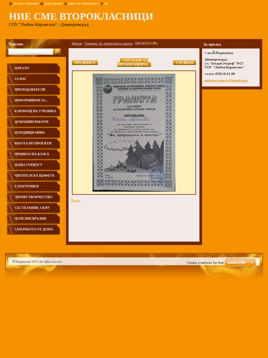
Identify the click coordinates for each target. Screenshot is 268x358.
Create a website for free (205, 263)
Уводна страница (25, 3)
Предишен (85, 62)
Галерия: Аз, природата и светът (109, 43)
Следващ (184, 62)
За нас (20, 79)
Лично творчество (33, 197)
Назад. (76, 200)
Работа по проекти (33, 143)
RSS (106, 3)
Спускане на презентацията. (132, 62)
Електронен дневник (26, 188)
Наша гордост (28, 165)
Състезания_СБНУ (32, 208)
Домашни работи (31, 122)
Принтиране (53, 3)
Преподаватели (29, 89)
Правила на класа (31, 154)
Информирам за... (30, 100)
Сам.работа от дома (33, 229)
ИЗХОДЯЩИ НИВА (29, 132)
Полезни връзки (30, 218)
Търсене (15, 44)
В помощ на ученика (35, 111)
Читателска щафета (34, 175)
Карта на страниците (83, 3)
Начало (77, 43)
